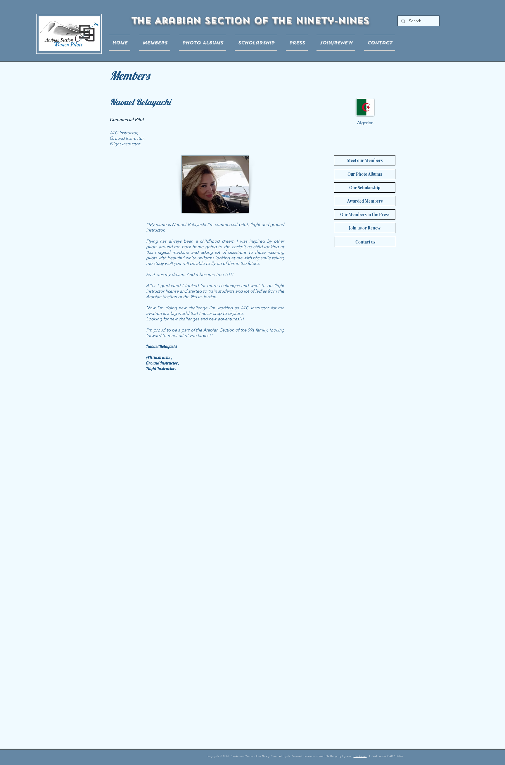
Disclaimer (360, 756)
